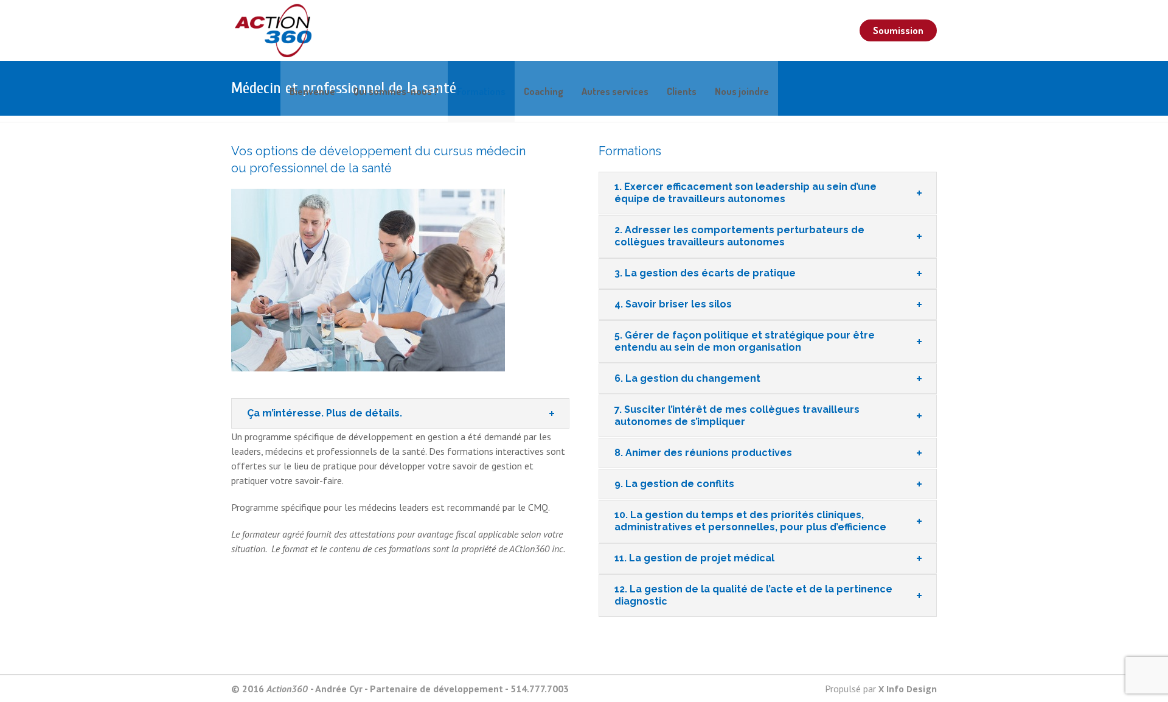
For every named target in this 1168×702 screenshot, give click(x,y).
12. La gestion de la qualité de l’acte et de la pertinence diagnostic (753, 595)
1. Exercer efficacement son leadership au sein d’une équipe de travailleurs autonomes (745, 193)
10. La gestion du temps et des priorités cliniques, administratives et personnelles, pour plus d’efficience (750, 521)
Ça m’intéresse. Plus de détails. (324, 413)
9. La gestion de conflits (674, 484)
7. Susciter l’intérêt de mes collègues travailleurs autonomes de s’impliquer (737, 415)
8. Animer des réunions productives (703, 452)
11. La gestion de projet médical (694, 558)
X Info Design (907, 689)
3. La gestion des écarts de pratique (705, 273)
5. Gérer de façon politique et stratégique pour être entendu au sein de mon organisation (744, 341)
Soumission (898, 30)
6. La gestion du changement (687, 378)
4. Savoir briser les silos (673, 304)
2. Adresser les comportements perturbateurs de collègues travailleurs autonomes (739, 236)
